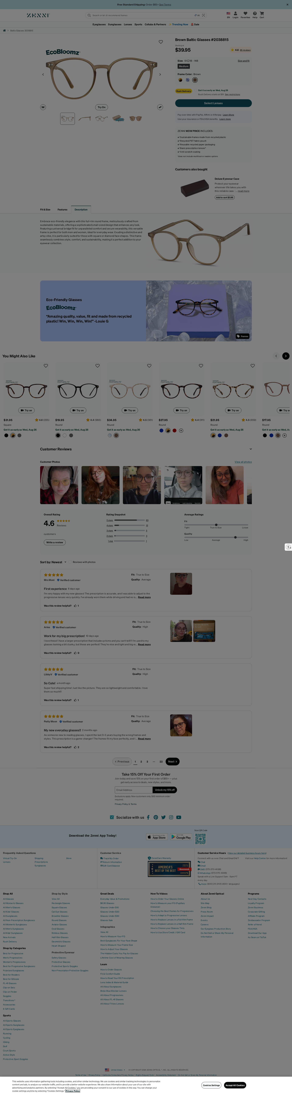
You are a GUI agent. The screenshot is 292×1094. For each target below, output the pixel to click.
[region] (146, 1085)
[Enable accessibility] (288, 547)
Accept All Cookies (235, 1085)
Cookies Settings (211, 1085)
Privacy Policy (73, 1090)
